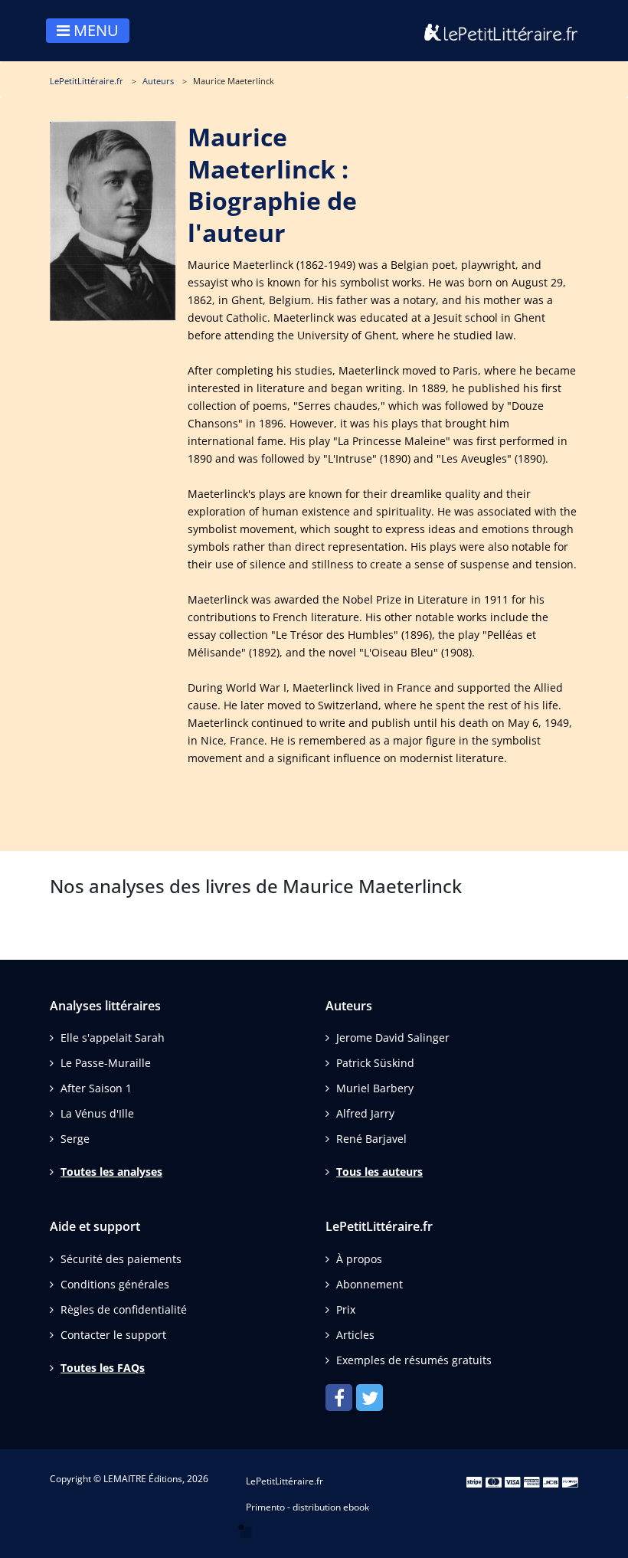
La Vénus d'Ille (97, 1113)
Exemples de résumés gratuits (414, 1360)
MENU (94, 30)
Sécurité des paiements (121, 1259)
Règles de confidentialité (124, 1309)
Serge (75, 1138)
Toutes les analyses (111, 1171)
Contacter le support (113, 1334)
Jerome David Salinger (393, 1037)
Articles (355, 1334)
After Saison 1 (96, 1088)
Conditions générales (115, 1284)
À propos (359, 1259)
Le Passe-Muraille (106, 1063)
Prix (345, 1309)
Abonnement (369, 1284)
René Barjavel (371, 1138)
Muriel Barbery (375, 1088)
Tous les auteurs (379, 1171)
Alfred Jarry (365, 1113)
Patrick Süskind (375, 1063)
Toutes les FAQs (103, 1367)
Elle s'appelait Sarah (113, 1037)
